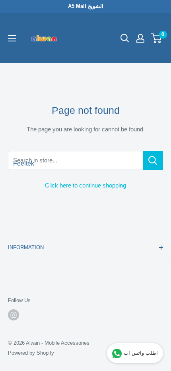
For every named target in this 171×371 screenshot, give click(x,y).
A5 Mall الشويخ (85, 6)
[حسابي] (140, 38)
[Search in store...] (153, 160)
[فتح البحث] (124, 38)
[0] (156, 38)
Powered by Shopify (31, 353)
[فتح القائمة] (12, 38)
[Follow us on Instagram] (13, 314)
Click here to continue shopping (85, 185)
